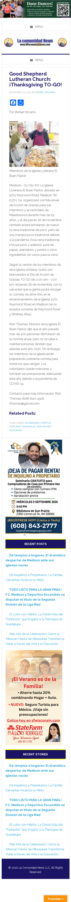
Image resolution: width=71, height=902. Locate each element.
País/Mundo (44, 426)
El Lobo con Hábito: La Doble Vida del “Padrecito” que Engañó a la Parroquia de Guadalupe (34, 619)
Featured (15, 426)
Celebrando (32, 423)
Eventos (46, 423)
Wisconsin (15, 430)
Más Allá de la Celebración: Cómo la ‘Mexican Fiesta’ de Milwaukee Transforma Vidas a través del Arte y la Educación (34, 639)
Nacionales (29, 426)
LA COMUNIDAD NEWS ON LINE (35, 42)
